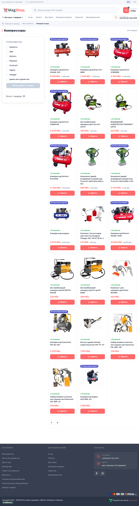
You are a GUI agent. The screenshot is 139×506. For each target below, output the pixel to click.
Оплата (39, 17)
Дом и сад (6, 462)
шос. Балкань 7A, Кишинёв (12, 2)
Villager (13, 75)
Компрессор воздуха (59, 233)
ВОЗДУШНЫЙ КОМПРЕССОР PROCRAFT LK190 (122, 124)
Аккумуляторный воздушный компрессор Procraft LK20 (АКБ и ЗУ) (122, 178)
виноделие (7, 467)
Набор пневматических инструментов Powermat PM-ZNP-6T (61, 399)
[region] (23, 63)
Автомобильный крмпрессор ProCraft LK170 (90, 124)
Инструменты (8, 454)
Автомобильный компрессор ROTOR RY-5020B (60, 290)
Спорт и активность (10, 471)
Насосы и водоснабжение (13, 479)
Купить (63, 82)
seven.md (133, 500)
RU (128, 2)
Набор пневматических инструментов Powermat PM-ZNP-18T (122, 344)
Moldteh (13, 61)
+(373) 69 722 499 (36, 2)
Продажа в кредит (64, 17)
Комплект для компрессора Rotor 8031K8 (119, 290)
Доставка (49, 17)
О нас (30, 17)
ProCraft (14, 65)
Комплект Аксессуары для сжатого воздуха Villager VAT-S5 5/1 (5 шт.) (92, 235)
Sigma (12, 70)
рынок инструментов (19, 79)
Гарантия (79, 17)
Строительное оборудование (15, 483)
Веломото (6, 475)
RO (135, 2)
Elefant (13, 56)
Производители (93, 17)
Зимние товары (8, 488)
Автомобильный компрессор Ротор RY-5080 (90, 290)
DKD (11, 52)
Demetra (13, 47)
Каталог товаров (12, 17)
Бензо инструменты (11, 458)
